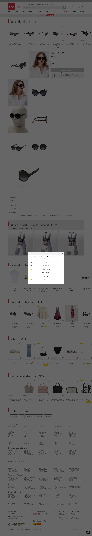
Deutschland (46, 269)
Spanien (46, 279)
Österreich (46, 265)
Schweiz (46, 262)
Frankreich (46, 272)
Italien (46, 276)
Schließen (62, 253)
